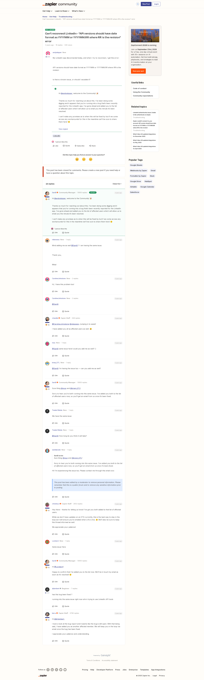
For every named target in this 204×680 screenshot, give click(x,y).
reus (53, 343)
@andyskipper (66, 93)
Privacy (162, 675)
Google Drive (135, 181)
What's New (77, 11)
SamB (54, 193)
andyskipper (57, 52)
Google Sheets (136, 165)
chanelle (55, 318)
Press (117, 670)
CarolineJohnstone (59, 278)
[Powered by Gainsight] (102, 656)
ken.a (54, 613)
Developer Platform (105, 670)
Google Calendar (147, 187)
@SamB (74, 245)
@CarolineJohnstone (60, 324)
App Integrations (158, 670)
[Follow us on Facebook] (48, 669)
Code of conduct (139, 88)
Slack (152, 176)
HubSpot (148, 181)
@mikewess (74, 324)
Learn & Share (61, 11)
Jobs (125, 670)
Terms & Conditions (93, 660)
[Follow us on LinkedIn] (52, 669)
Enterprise (133, 670)
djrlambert (55, 588)
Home (44, 17)
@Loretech (58, 567)
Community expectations (143, 96)
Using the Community (141, 92)
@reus (63, 388)
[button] (146, 4)
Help (92, 670)
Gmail (153, 171)
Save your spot (138, 71)
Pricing (85, 670)
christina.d (56, 504)
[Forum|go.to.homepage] (60, 4)
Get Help (46, 11)
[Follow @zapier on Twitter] (60, 669)
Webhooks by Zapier (138, 171)
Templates (144, 670)
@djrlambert (59, 619)
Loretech (55, 541)
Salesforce (134, 192)
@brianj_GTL (75, 388)
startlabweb (56, 450)
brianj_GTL (56, 363)
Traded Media (57, 410)
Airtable (133, 187)
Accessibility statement (110, 660)
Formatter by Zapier (138, 176)
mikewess (56, 240)
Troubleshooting (65, 17)
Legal (155, 675)
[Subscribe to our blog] (56, 669)
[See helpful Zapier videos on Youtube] (65, 669)
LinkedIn (56, 136)
